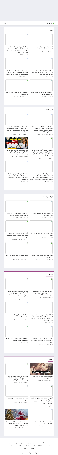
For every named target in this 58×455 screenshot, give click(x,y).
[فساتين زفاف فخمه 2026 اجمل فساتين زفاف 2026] (41, 230)
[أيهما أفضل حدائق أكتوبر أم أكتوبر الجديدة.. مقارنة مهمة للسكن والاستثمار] (16, 313)
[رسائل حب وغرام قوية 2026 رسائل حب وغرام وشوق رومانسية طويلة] (41, 373)
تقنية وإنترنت (38, 134)
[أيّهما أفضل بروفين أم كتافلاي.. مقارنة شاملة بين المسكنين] (16, 89)
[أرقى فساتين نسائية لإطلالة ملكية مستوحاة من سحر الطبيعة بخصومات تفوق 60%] (16, 210)
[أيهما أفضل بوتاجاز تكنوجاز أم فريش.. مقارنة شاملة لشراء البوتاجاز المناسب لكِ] (16, 336)
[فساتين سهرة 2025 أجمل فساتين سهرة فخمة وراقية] (16, 251)
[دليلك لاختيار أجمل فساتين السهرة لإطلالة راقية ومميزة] (41, 251)
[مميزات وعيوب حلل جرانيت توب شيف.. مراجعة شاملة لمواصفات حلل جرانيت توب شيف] (41, 336)
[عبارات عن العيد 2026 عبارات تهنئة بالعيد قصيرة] (16, 396)
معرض (35, 237)
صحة (51, 30)
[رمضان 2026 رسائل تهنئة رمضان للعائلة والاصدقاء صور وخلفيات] (41, 419)
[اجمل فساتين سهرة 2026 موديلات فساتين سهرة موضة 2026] (41, 210)
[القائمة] (9, 23)
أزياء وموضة (38, 217)
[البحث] (5, 23)
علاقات (39, 380)
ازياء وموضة (49, 196)
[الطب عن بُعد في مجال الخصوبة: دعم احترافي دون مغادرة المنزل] (41, 45)
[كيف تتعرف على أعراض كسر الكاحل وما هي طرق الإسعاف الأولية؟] (41, 89)
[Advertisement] (29, 10)
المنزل (51, 274)
